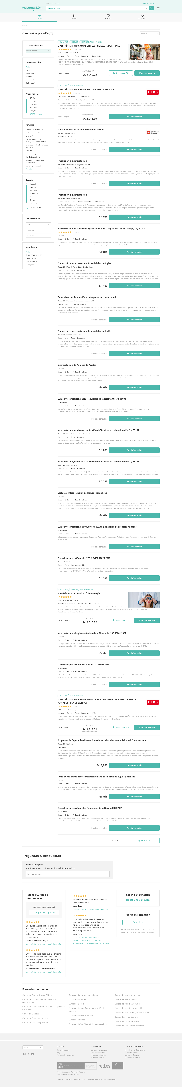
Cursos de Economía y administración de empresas (87, 1009)
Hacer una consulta (138, 899)
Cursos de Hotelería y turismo (82, 1015)
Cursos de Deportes (77, 999)
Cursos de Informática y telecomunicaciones (88, 1024)
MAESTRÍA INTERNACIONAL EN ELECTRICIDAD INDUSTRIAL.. (89, 45)
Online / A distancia (33, 255)
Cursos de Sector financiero (127, 1017)
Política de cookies (97, 1057)
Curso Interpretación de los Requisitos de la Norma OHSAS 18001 (92, 398)
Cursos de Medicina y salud (127, 1004)
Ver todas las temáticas (65, 1055)
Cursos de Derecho (77, 1004)
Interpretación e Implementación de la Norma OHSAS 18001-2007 (92, 633)
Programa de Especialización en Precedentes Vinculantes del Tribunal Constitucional (102, 740)
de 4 (115, 840)
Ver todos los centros (132, 1057)
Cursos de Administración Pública (37, 995)
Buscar (151, 8)
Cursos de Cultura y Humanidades (84, 995)
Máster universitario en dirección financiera (81, 129)
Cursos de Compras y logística (35, 1018)
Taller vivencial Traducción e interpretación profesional (87, 297)
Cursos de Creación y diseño (35, 1022)
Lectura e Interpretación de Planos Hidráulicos (82, 492)
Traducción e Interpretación (72, 160)
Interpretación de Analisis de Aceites (77, 364)
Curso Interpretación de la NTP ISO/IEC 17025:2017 (84, 558)
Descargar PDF (122, 73)
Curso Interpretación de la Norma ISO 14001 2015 (83, 664)
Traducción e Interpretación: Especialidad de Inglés (84, 263)
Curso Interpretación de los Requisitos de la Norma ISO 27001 (90, 808)
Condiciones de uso (98, 1052)
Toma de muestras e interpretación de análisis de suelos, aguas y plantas (96, 776)
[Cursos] (32, 8)
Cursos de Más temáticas (126, 999)
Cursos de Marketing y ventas (128, 995)
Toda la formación (52, 3)
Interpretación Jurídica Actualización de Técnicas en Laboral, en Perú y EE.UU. (98, 430)
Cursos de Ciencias (30, 1013)
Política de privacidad (98, 1055)
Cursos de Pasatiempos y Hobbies (130, 1008)
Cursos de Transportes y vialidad (129, 1025)
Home (24, 25)
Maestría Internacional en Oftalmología (79, 593)
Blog (58, 1052)
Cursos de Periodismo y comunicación (132, 1012)
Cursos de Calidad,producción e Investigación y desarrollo (43, 1008)
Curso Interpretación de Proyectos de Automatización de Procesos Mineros (97, 526)
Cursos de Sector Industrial (127, 1021)
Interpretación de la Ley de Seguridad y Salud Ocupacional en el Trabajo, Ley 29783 (101, 228)
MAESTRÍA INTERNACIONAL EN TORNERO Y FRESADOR (86, 89)
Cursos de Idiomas (77, 1019)
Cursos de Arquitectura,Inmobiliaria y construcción (39, 1000)
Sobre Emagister (63, 1050)
